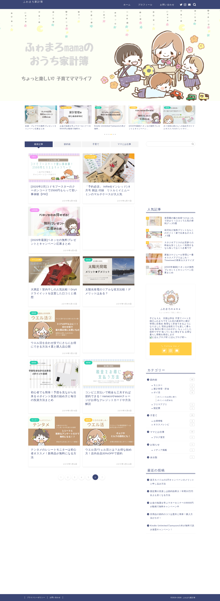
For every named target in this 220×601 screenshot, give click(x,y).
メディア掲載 (173, 450)
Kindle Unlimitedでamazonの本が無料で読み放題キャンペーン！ (172, 528)
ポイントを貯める (165, 400)
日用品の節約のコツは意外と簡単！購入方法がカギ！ (171, 516)
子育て (95, 144)
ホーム (127, 4)
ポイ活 (173, 392)
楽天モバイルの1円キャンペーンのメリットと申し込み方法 (172, 482)
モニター (173, 385)
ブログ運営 (173, 437)
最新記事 (38, 144)
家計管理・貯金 (173, 389)
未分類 (171, 457)
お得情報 (173, 421)
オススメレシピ (173, 424)
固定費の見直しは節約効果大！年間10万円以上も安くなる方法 (171, 493)
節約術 (67, 144)
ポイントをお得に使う (167, 397)
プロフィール (145, 4)
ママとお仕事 (124, 144)
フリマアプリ (173, 404)
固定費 (173, 408)
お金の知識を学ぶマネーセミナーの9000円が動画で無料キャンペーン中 (172, 505)
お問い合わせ (167, 4)
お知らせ (171, 444)
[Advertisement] (108, 228)
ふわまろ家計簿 (33, 1)
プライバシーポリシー (36, 597)
